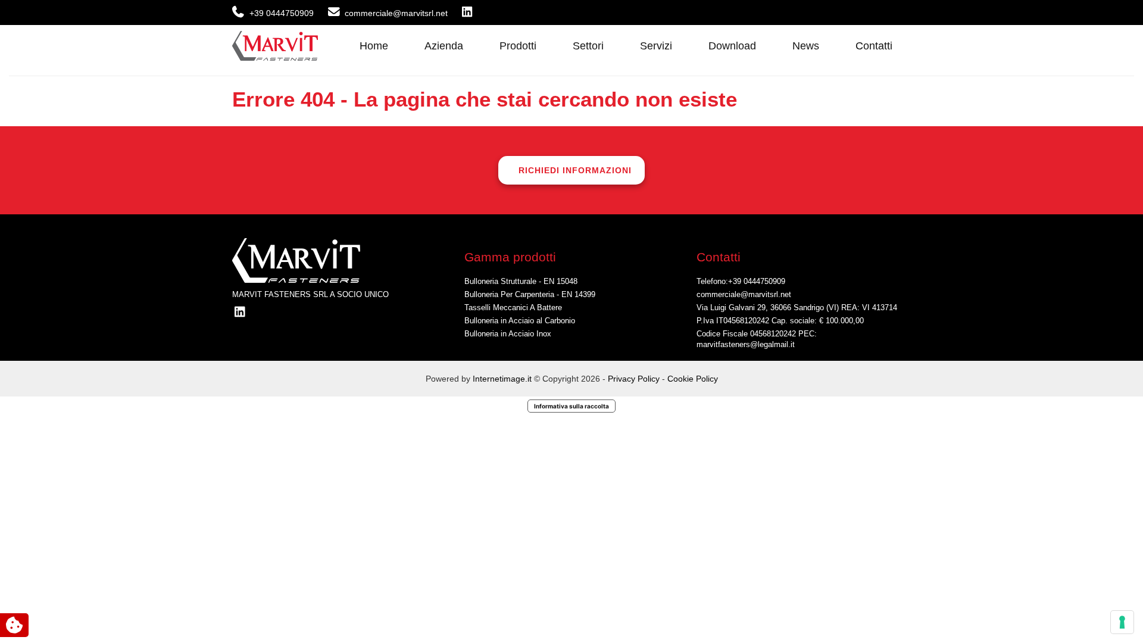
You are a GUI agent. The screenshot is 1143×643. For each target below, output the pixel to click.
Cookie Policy (692, 378)
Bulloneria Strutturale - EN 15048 (520, 281)
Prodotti (517, 46)
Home (374, 46)
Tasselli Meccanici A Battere (513, 308)
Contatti (873, 46)
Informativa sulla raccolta (571, 406)
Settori (588, 46)
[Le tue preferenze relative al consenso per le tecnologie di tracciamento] (1122, 622)
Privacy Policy (635, 378)
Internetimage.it (502, 378)
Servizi (656, 46)
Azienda (443, 46)
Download (732, 46)
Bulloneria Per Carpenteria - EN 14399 (529, 295)
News (805, 46)
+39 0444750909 (756, 281)
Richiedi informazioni (575, 170)
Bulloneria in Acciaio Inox (507, 334)
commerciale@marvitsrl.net (744, 295)
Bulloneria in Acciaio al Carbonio (519, 321)
